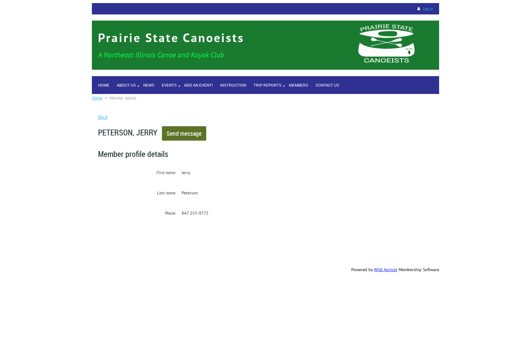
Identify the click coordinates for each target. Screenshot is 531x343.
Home (97, 98)
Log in (428, 8)
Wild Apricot (385, 269)
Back (103, 117)
